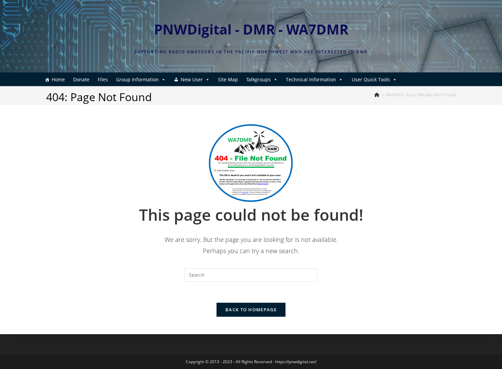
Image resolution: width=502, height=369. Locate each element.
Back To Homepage (251, 309)
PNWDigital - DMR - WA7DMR (251, 29)
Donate (81, 79)
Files (103, 79)
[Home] (376, 95)
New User (192, 79)
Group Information (137, 79)
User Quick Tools (371, 79)
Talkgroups (258, 79)
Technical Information (311, 79)
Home (58, 79)
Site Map (228, 79)
